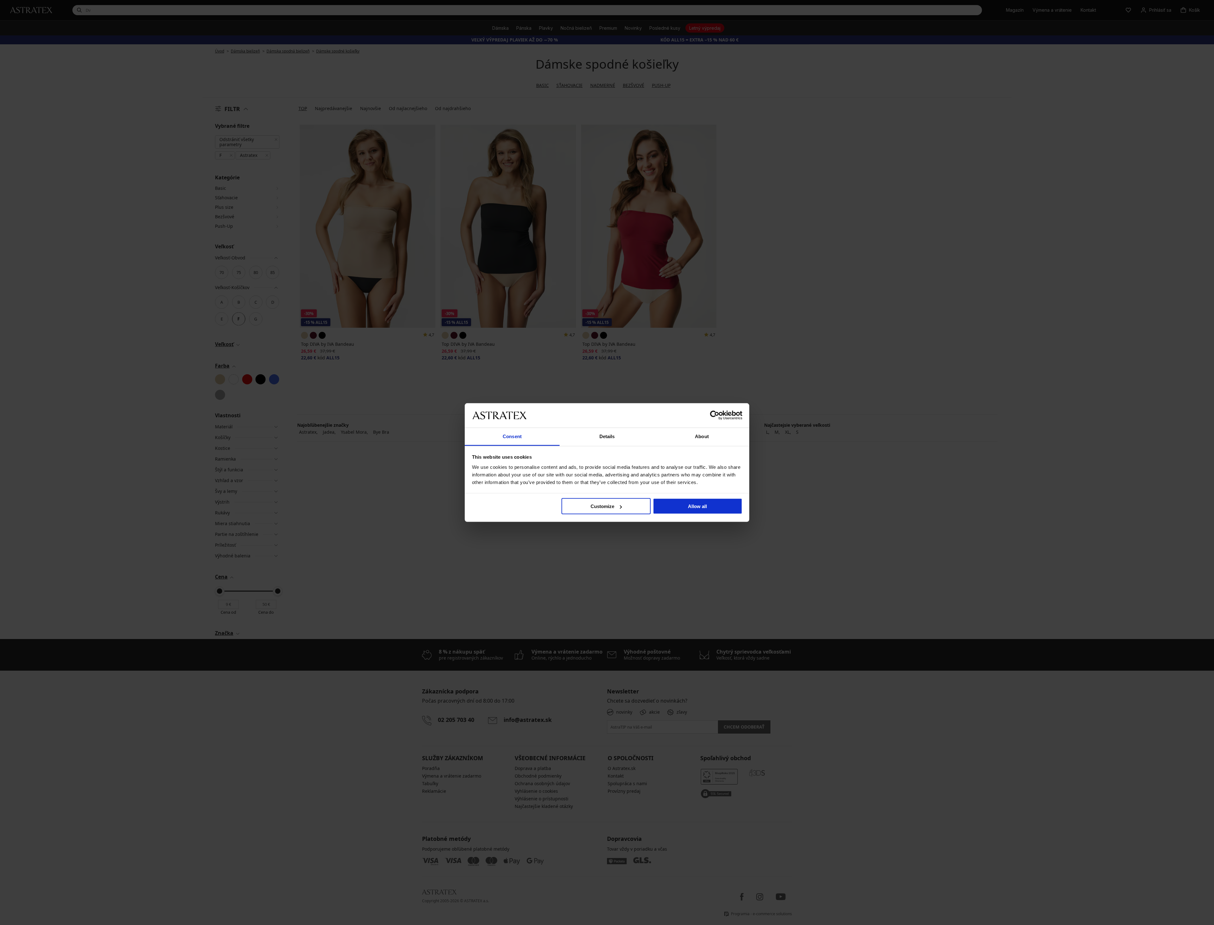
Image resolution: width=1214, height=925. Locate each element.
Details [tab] (607, 436)
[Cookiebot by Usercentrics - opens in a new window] (714, 415)
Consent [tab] (512, 436)
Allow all (697, 506)
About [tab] (702, 436)
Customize (602, 506)
